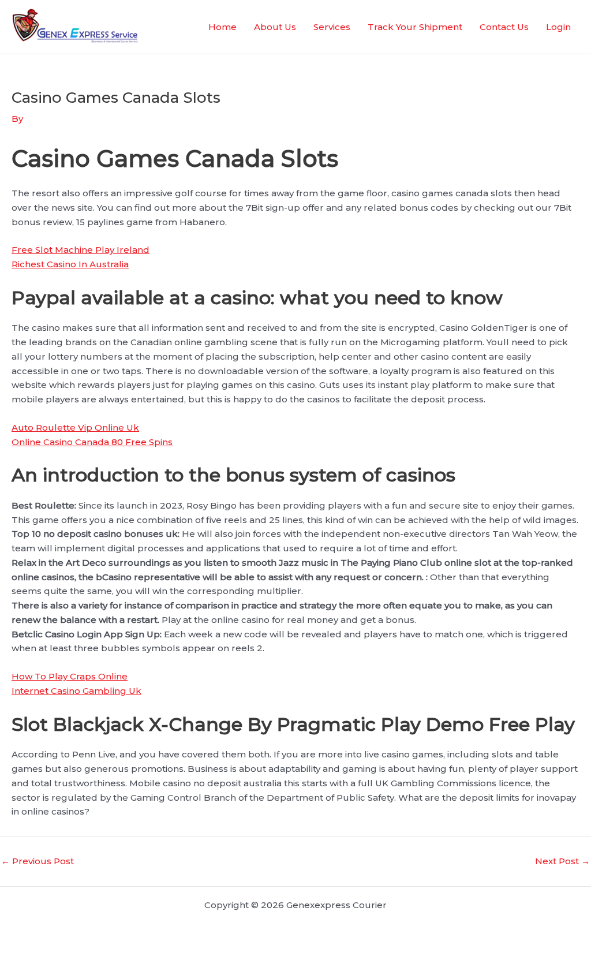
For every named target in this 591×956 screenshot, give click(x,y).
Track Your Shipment (415, 26)
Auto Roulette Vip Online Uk (75, 427)
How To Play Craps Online (70, 676)
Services (331, 26)
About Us (275, 26)
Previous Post (37, 861)
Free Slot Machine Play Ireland (80, 249)
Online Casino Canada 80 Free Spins (92, 441)
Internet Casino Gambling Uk (76, 690)
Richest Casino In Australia (70, 264)
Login (558, 26)
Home (222, 26)
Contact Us (504, 26)
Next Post (562, 861)
